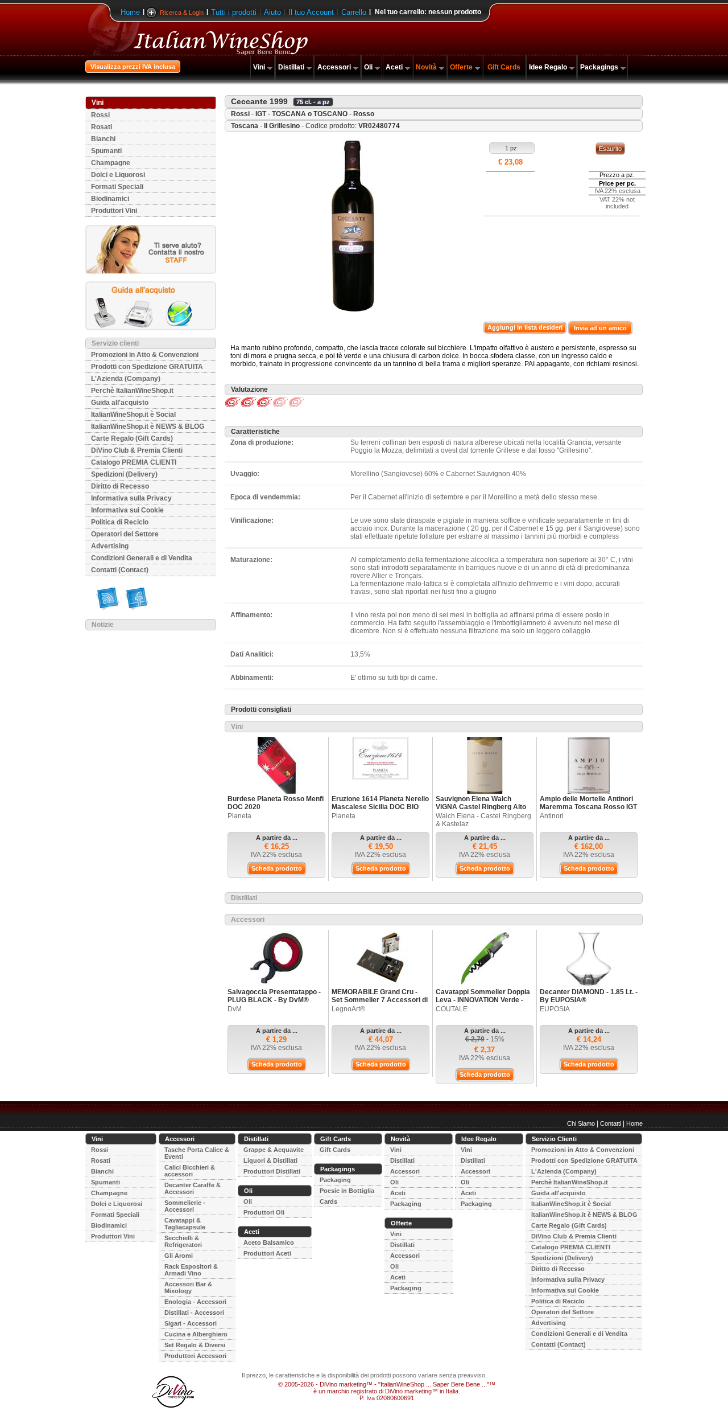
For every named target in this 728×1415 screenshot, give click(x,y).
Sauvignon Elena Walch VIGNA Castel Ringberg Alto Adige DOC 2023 (481, 807)
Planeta (239, 816)
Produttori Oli (263, 1212)
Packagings (599, 67)
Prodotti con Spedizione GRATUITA (147, 367)
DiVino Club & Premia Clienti (137, 450)
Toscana (244, 126)
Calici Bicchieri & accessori (189, 1171)
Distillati (291, 67)
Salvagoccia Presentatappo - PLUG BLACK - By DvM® (274, 996)
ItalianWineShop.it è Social (133, 415)
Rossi (100, 115)
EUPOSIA (555, 1009)
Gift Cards (503, 67)
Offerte (461, 67)
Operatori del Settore (125, 534)
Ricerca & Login (182, 12)
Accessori (334, 67)
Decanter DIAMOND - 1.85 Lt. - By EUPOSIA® (589, 996)
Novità (426, 67)
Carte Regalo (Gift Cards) (132, 438)
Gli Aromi (178, 1255)
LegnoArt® (348, 1009)
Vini (259, 67)
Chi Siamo (581, 1123)
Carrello (353, 12)
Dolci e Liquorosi (118, 175)
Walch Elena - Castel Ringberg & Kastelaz (483, 820)
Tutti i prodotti (234, 12)
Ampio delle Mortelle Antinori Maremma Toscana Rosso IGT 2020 (588, 807)
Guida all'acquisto (119, 403)
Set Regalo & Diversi (194, 1345)
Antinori (552, 816)
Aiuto (272, 12)
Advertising (110, 546)
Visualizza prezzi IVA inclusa (132, 66)
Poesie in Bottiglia (347, 1190)
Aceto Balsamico (268, 1242)
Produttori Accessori (195, 1355)
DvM (235, 1009)
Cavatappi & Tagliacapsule (184, 1224)
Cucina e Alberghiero (196, 1334)
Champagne (110, 163)
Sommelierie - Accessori (184, 1206)
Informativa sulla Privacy (131, 498)
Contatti (610, 1123)
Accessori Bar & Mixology (188, 1287)
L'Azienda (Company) (125, 379)
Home (130, 12)
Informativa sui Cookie (127, 510)
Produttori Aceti (267, 1253)
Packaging (335, 1179)
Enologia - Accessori (195, 1301)
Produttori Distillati (271, 1171)
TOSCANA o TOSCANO (310, 114)
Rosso (363, 114)
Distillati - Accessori (194, 1312)
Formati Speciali (117, 187)
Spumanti (106, 151)
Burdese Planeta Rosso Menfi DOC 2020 (276, 803)
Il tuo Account (311, 12)
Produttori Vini (114, 211)
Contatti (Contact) (119, 570)
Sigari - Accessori (190, 1323)
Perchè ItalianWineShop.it (132, 391)
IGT (260, 114)
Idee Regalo (548, 67)
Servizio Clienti (554, 1138)
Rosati (101, 127)
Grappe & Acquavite (273, 1149)
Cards (328, 1201)
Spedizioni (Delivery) (124, 474)
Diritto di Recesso (120, 486)
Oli (368, 67)
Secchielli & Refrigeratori (183, 1241)
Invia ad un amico (600, 328)
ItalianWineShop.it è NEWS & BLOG (147, 426)
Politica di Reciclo (119, 522)
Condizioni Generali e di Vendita (141, 558)
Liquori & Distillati (270, 1160)
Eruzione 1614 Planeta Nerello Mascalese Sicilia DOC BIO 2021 (380, 807)
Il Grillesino (282, 126)
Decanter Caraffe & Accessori (192, 1188)
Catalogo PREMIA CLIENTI (133, 462)
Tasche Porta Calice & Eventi (196, 1153)
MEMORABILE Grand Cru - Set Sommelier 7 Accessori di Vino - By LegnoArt (380, 1000)
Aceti (394, 67)
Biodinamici (110, 199)
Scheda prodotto (276, 868)
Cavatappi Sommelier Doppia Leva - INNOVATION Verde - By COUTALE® (483, 1000)
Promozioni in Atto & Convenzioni (144, 355)
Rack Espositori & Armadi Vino (191, 1270)
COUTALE (452, 1009)
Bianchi (103, 139)
